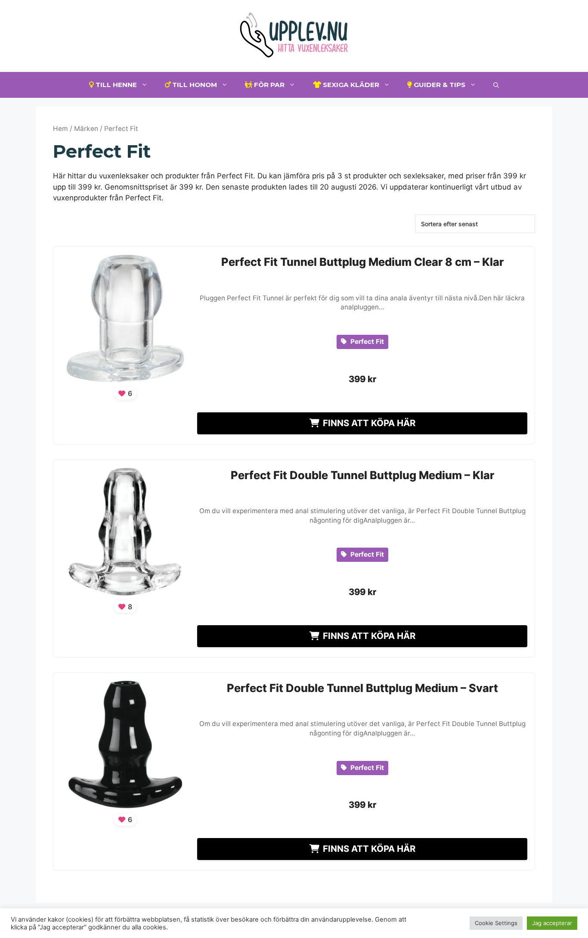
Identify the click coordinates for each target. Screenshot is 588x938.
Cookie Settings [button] (496, 922)
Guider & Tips (438, 85)
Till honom (193, 85)
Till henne (115, 85)
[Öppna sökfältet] (496, 85)
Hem (60, 129)
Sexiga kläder (350, 85)
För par (268, 85)
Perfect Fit (366, 341)
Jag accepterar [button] (552, 922)
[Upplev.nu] (294, 35)
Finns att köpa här (369, 423)
